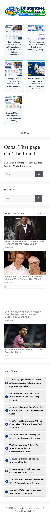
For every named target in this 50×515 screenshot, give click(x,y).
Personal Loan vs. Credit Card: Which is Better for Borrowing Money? (24, 396)
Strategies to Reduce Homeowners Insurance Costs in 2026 (25, 492)
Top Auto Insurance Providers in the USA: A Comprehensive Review (26, 481)
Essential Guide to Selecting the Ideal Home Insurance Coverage (24, 436)
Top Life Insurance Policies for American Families (24, 460)
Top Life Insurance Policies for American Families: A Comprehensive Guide (24, 448)
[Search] (39, 174)
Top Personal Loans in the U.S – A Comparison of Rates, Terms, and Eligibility (25, 424)
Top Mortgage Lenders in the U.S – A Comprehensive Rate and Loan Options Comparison (26, 383)
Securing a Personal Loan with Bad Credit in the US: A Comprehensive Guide (26, 410)
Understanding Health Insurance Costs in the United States (24, 471)
